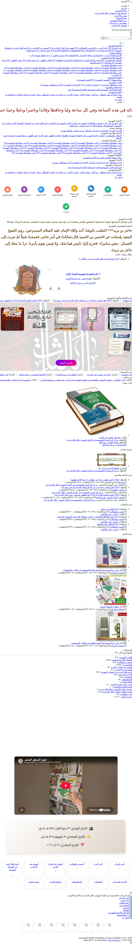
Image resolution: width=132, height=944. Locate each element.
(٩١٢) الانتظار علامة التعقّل (108, 524)
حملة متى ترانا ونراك (118, 23)
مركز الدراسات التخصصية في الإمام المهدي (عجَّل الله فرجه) (92, 440)
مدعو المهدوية (21, 136)
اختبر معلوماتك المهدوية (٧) (86, 70)
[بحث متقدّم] (107, 38)
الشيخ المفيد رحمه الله (108, 442)
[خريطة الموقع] (113, 30)
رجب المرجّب (61, 95)
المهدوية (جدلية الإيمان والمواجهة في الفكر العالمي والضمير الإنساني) (35, 380)
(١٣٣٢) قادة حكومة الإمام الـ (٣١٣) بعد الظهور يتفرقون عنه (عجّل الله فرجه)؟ (44, 300)
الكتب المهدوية (125, 657)
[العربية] (128, 116)
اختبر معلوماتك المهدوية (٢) (86, 68)
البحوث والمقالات (84, 48)
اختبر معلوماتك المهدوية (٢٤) (24, 153)
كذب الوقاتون (37, 374)
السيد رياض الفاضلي (109, 514)
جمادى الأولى (84, 95)
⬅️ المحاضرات (125, 905)
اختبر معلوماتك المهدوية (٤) (39, 68)
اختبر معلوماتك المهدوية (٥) (15, 68)
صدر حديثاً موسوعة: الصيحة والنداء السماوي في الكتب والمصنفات (91, 570)
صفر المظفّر (104, 95)
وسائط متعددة (116, 53)
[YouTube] (121, 30)
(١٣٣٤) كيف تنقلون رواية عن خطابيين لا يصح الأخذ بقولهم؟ (94, 480)
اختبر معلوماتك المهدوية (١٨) (56, 150)
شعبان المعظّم (48, 95)
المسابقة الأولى (115, 90)
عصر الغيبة (28, 60)
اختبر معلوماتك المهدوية (112, 65)
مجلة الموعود (121, 11)
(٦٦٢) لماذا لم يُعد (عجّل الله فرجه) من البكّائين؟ (99, 259)
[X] (126, 30)
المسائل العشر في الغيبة (109, 437)
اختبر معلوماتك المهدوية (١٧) (81, 150)
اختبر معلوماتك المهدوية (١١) (109, 73)
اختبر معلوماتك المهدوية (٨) (63, 70)
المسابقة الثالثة (88, 90)
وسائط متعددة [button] (116, 128)
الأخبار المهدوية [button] (115, 160)
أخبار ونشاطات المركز (110, 85)
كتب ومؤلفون (126, 694)
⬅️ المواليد (127, 910)
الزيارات (107, 55)
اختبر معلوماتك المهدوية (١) (110, 68)
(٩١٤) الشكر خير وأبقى (110, 509)
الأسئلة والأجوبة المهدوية (111, 58)
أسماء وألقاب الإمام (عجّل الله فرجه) (116, 692)
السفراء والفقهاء (61, 60)
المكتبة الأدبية (58, 50)
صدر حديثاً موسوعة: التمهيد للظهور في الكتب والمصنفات (95, 643)
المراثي (80, 55)
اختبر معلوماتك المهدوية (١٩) (31, 150)
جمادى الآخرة (73, 95)
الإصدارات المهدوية (71, 85)
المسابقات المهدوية (113, 87)
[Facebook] (131, 30)
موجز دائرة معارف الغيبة (121, 684)
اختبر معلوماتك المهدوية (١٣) (59, 73)
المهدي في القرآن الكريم (62, 48)
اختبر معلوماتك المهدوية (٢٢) (73, 153)
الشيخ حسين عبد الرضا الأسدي (79, 278)
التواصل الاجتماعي (119, 25)
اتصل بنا (118, 100)
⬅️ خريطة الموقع (124, 915)
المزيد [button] (119, 102)
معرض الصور (55, 55)
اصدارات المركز (89, 85)
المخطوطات (73, 50)
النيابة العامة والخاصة (123, 687)
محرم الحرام (116, 95)
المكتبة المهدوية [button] (115, 121)
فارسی (124, 8)
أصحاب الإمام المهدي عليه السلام (86, 60)
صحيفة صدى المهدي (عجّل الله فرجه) (111, 13)
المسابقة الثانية (101, 90)
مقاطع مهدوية (37, 55)
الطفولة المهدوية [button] (115, 155)
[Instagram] (123, 30)
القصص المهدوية (101, 80)
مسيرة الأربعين (120, 16)
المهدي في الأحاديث (38, 48)
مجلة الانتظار (121, 18)
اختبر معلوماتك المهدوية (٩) (39, 70)
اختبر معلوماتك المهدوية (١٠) (15, 70)
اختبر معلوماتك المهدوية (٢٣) (48, 153)
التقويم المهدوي (115, 92)
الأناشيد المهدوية (84, 80)
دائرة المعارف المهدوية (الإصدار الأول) (82, 274)
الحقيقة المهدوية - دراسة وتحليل (66, 374)
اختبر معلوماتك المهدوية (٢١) (98, 153)
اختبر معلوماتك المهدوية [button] (112, 140)
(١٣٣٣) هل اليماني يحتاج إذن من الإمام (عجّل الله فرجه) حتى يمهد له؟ (90, 487)
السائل (121, 485)
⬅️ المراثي (127, 908)
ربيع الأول (94, 95)
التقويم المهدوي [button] (115, 170)
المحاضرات (93, 55)
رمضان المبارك (35, 95)
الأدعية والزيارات (101, 50)
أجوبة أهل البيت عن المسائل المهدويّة (32, 123)
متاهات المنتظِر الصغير (109, 606)
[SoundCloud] (118, 30)
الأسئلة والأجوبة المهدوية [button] (111, 133)
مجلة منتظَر (116, 80)
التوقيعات (87, 50)
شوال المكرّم (22, 95)
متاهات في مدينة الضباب (100, 374)
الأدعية (117, 55)
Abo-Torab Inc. (114, 940)
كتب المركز (115, 48)
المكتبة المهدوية (115, 46)
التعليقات (70, 482)
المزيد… (114, 75)
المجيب (101, 485)
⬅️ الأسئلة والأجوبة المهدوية (120, 913)
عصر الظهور (14, 60)
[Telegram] (128, 30)
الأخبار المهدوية (115, 82)
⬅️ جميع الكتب (125, 903)
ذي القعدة (11, 95)
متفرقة (106, 63)
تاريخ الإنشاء (110, 482)
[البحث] (103, 38)
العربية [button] (124, 1)
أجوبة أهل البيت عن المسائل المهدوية (116, 672)
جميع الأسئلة (95, 63)
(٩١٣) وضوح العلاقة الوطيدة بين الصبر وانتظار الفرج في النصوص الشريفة (88, 517)
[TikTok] (115, 30)
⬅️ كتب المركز (125, 898)
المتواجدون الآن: (125, 653)
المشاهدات (86, 482)
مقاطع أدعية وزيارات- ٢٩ (108, 468)
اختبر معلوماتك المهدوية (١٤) (35, 73)
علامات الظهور (44, 60)
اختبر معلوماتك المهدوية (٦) (110, 70)
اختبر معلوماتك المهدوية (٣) (63, 68)
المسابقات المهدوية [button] (113, 165)
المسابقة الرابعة (74, 90)
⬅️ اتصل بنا (127, 918)
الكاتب (121, 514)
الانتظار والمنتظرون (112, 60)
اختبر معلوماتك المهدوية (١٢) (84, 73)
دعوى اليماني (43, 50)
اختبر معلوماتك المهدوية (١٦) (105, 150)
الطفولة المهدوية (115, 77)
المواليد (69, 55)
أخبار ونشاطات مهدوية (51, 85)
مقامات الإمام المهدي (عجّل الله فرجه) (115, 689)
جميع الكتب (31, 50)
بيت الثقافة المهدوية (118, 20)
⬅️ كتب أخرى (126, 900)
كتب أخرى (100, 48)
